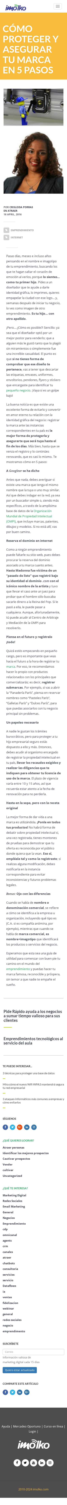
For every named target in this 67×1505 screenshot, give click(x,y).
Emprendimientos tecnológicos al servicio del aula (33, 1041)
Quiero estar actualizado (19, 1370)
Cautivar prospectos (16, 1158)
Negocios (9, 1218)
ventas (7, 1297)
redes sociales (12, 1320)
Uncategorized (12, 1176)
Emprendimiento (14, 1223)
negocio (8, 1325)
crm (5, 1246)
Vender (8, 1164)
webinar (8, 1308)
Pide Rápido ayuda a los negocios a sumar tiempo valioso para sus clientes (33, 1016)
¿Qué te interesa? (15, 1188)
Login (32, 1431)
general (8, 1314)
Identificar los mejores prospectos (26, 1153)
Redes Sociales (12, 1201)
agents (7, 1240)
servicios (8, 1274)
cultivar (8, 1170)
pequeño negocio (18, 390)
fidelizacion (10, 1303)
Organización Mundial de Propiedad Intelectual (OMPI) (29, 516)
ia (4, 1291)
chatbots (9, 1263)
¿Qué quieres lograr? (18, 1140)
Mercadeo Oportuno (27, 1426)
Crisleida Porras (21, 207)
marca (10, 666)
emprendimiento (18, 969)
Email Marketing (14, 1206)
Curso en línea (54, 1426)
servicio (8, 1280)
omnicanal (10, 1235)
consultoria (10, 1269)
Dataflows (9, 1286)
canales (8, 1252)
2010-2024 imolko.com (33, 1489)
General (8, 1212)
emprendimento (14, 1331)
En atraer (10, 210)
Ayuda (6, 1426)
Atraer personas (13, 1147)
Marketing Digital (14, 1195)
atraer (7, 1257)
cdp (5, 1229)
